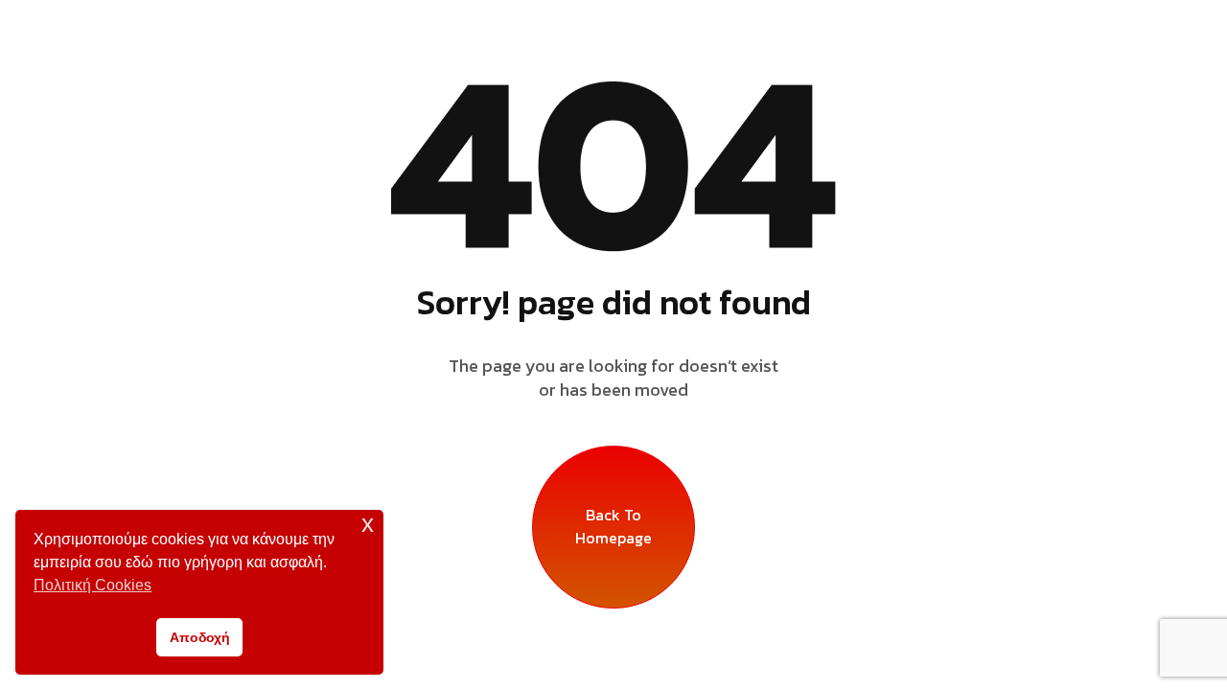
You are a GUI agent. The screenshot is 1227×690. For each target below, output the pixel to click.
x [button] (367, 524)
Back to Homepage (613, 526)
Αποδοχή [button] (200, 637)
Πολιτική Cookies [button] (92, 585)
